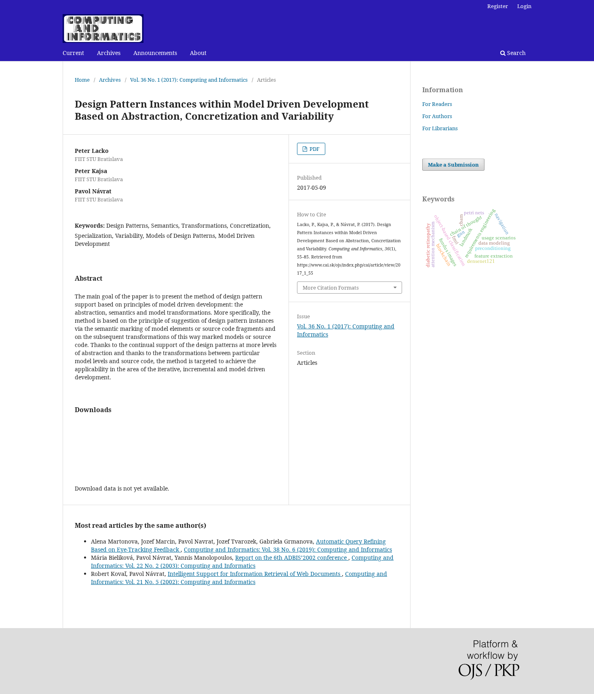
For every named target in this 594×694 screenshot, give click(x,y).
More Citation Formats (331, 287)
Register (497, 6)
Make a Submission (453, 164)
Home (82, 79)
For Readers (437, 104)
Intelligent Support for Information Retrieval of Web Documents (255, 574)
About (198, 53)
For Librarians (440, 128)
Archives (108, 53)
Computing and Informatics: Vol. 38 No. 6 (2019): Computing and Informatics (288, 549)
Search (516, 53)
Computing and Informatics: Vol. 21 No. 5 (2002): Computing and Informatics (239, 578)
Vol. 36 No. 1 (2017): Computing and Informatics (189, 79)
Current (73, 53)
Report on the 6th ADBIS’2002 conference (291, 557)
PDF (314, 148)
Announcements (155, 53)
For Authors (437, 116)
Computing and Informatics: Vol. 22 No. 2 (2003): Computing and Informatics (242, 561)
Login (524, 6)
